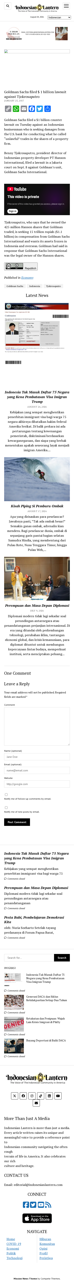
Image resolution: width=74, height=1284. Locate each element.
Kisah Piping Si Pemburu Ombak (37, 506)
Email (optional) (13, 764)
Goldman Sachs (15, 286)
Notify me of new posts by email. (22, 811)
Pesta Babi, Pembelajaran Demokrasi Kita (34, 919)
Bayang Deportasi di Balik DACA (46, 1040)
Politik (11, 1253)
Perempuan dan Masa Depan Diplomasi (36, 887)
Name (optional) (13, 750)
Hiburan (45, 1239)
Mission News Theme (25, 1278)
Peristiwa (46, 1258)
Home (11, 1239)
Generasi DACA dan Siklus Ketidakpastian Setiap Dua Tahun (46, 998)
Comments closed (16, 878)
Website (8, 778)
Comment (9, 704)
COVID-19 (14, 1244)
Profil (43, 1253)
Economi (13, 1248)
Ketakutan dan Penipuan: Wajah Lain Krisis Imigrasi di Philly (45, 1020)
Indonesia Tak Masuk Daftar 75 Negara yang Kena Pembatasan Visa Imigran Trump (36, 858)
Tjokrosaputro (53, 286)
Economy (27, 277)
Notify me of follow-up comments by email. (27, 798)
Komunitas (47, 1244)
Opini (43, 1248)
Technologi (14, 1258)
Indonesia (34, 286)
